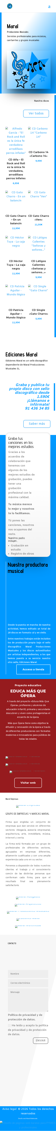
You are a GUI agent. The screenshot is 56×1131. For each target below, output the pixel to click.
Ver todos (36, 113)
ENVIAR (40, 1040)
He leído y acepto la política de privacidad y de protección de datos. (28, 1030)
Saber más (37, 424)
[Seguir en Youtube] (22, 1093)
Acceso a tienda (33, 669)
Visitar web (28, 782)
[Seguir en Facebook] (33, 1093)
